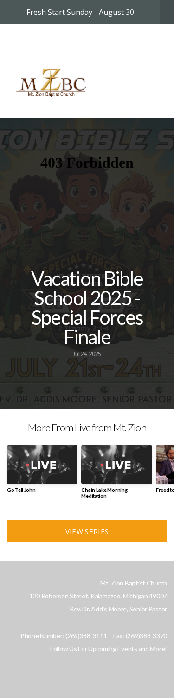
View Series (87, 531)
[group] (42, 472)
